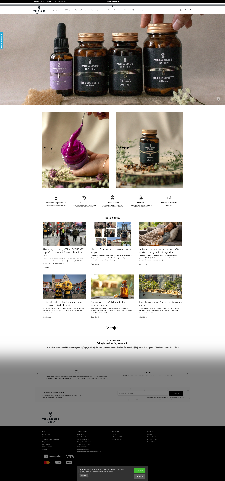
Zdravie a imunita (152, 427)
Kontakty (44, 439)
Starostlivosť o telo (152, 429)
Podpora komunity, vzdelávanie (50, 429)
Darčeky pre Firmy (117, 429)
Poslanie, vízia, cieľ (47, 437)
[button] (4, 55)
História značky (46, 424)
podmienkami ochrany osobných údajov (172, 387)
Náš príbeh (45, 432)
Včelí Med (149, 424)
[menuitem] (56, 10)
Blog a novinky (46, 434)
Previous (38, 363)
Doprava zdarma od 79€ (112, 1)
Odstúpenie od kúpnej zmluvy (85, 432)
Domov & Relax (151, 432)
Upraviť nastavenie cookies (112, 464)
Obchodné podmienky (83, 429)
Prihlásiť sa (176, 383)
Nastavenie (83, 475)
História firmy (61, 1)
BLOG (42, 1)
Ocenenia (44, 427)
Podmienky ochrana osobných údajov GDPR (89, 441)
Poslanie (49, 1)
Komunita (36, 1)
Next (187, 363)
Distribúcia (115, 424)
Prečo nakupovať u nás (83, 434)
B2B (55, 1)
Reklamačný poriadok (83, 439)
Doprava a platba (81, 437)
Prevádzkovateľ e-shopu (83, 427)
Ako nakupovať (81, 424)
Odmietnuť (140, 476)
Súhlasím (140, 471)
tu (114, 471)
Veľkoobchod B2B (117, 427)
